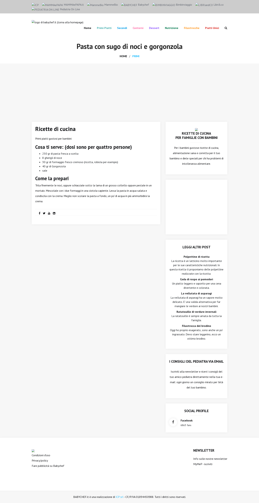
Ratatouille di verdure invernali (196, 311)
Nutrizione (171, 28)
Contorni (138, 28)
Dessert (154, 28)
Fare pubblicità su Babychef (48, 466)
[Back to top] (251, 495)
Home (87, 28)
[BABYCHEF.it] (196, 129)
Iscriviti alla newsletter (184, 371)
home (123, 56)
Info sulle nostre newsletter (210, 458)
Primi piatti (104, 28)
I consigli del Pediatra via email (196, 361)
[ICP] (35, 4)
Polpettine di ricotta (196, 256)
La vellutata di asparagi (196, 293)
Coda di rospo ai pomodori (196, 279)
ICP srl (119, 497)
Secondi (122, 28)
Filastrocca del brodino (196, 326)
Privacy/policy (40, 460)
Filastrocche (191, 28)
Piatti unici (212, 28)
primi (135, 56)
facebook (187, 420)
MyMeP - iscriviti (202, 464)
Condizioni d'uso (41, 455)
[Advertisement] (129, 90)
